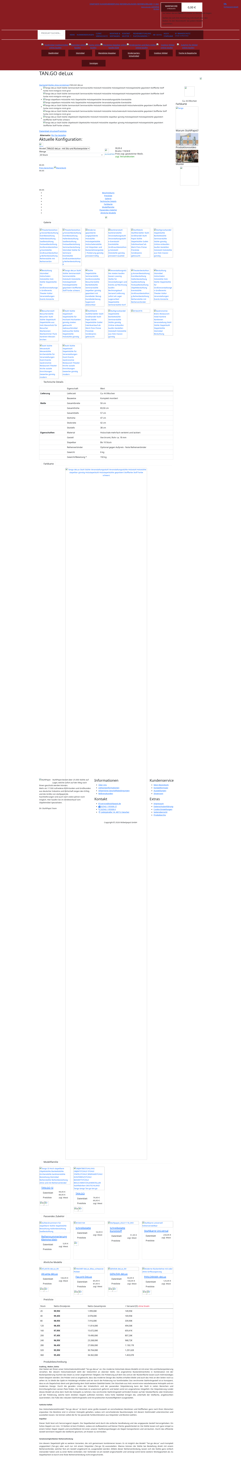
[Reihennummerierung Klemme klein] (54, 1227)
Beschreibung (108, 192)
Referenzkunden (105, 793)
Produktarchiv (160, 815)
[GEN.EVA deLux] (123, 1268)
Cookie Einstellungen (163, 809)
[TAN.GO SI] (54, 1175)
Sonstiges (93, 63)
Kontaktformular (161, 787)
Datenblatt (48, 1192)
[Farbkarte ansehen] (46, 1203)
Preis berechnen (46, 168)
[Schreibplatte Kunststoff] (123, 1223)
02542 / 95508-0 (108, 809)
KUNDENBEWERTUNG (109, 4)
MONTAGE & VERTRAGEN (115, 34)
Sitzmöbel (80, 53)
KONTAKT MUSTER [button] (126, 34)
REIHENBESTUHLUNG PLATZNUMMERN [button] (142, 34)
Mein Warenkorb (161, 785)
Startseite (43, 85)
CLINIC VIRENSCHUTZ (102, 34)
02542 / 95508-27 (108, 806)
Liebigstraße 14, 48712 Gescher (114, 812)
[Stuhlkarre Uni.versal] (157, 1224)
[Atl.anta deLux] (54, 1268)
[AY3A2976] (140, 310)
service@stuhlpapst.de (110, 803)
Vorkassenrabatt (231, 5)
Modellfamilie (108, 207)
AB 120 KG (157, 35)
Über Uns (102, 785)
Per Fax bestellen (58, 135)
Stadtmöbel (53, 53)
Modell (42, 148)
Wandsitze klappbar (107, 53)
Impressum (159, 803)
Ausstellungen (160, 790)
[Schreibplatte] (89, 1223)
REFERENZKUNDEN (128, 4)
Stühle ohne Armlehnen (58, 85)
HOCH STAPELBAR (168, 34)
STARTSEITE (95, 4)
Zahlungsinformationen (108, 787)
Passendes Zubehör (108, 210)
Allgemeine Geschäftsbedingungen (114, 790)
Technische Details (108, 201)
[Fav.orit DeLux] (89, 1270)
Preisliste (62, 131)
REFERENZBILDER (145, 4)
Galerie (108, 198)
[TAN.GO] (89, 1178)
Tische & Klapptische (188, 53)
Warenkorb (61, 168)
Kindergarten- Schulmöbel (134, 54)
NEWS (72, 35)
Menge (42, 151)
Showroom (158, 793)
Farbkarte (108, 204)
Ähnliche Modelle (108, 213)
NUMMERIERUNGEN (85, 35)
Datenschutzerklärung (163, 806)
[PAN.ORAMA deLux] (157, 1270)
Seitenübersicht (160, 812)
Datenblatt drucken (48, 131)
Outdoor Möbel (161, 53)
